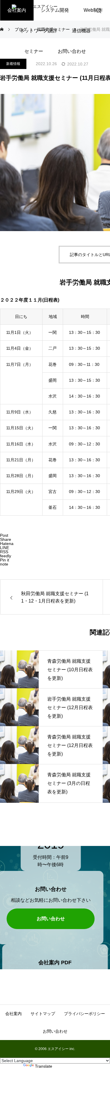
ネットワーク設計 (38, 30)
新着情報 (13, 64)
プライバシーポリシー (84, 1013)
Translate (43, 1066)
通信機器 (81, 30)
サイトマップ (43, 1013)
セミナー (33, 51)
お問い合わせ (72, 51)
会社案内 (13, 1013)
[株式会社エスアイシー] (51, 10)
